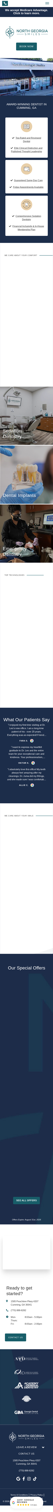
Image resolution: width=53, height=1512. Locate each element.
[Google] (18, 1478)
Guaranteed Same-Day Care (28, 180)
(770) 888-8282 (26, 1470)
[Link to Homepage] (26, 1437)
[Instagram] (29, 1478)
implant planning (21, 679)
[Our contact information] (5, 3)
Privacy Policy (36, 1495)
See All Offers (26, 1200)
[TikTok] (35, 1478)
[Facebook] (23, 1478)
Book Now (26, 46)
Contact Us (15, 1337)
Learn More (26, 1060)
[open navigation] (47, 3)
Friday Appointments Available (28, 187)
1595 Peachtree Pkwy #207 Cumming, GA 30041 (26, 1462)
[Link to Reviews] (31, 740)
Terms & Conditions (19, 1495)
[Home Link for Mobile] (26, 32)
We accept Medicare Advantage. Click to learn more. (26, 12)
